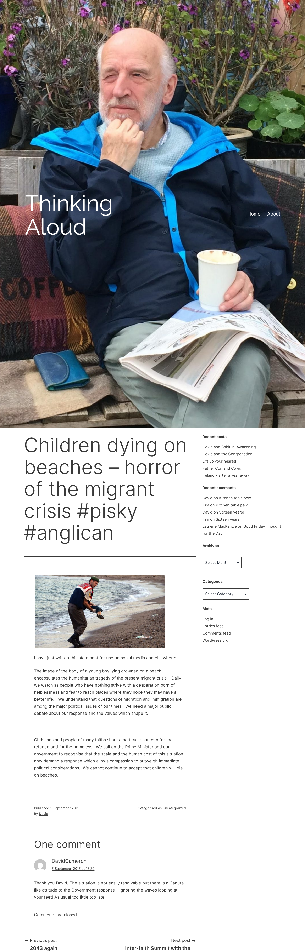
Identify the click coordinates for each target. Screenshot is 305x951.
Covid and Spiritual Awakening (229, 447)
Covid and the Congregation (228, 454)
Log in (208, 619)
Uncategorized (174, 808)
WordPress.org (215, 640)
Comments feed (217, 633)
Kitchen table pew (235, 498)
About (273, 214)
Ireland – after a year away (226, 475)
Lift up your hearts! (219, 461)
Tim (206, 505)
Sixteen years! (231, 512)
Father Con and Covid (222, 468)
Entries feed (213, 626)
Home (254, 214)
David (43, 814)
